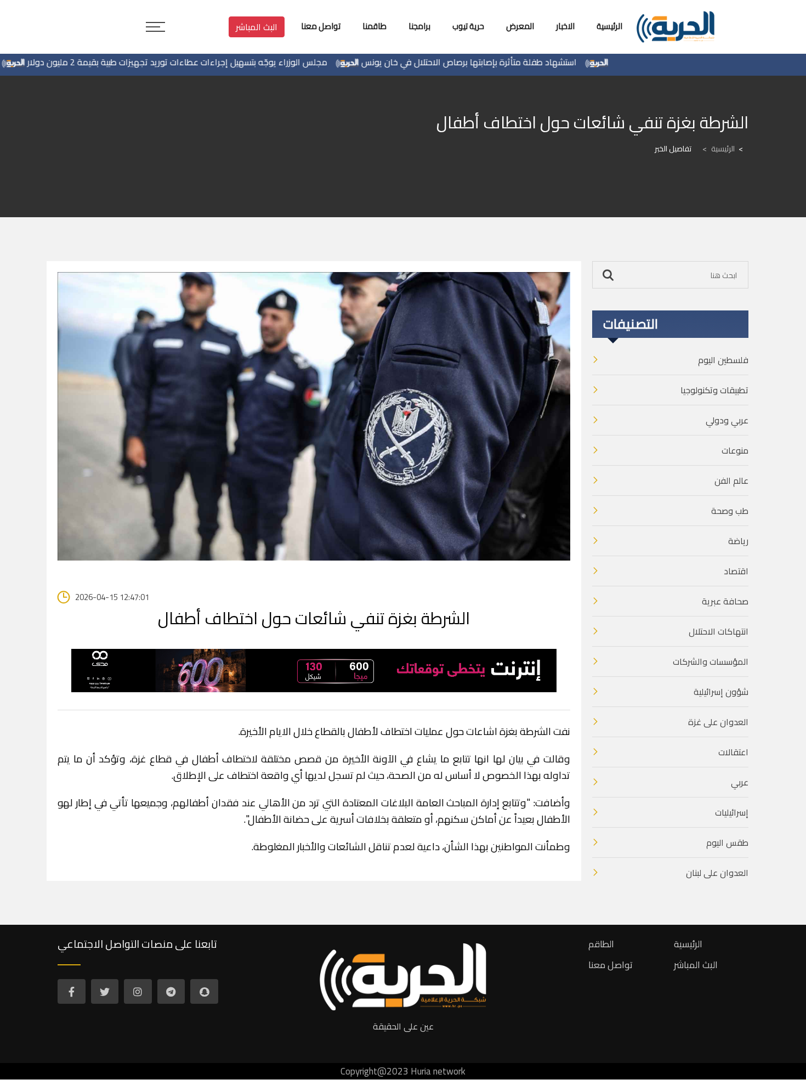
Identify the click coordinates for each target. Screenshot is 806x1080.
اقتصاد (736, 571)
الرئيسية (718, 149)
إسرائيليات (731, 812)
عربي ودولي (727, 420)
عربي (739, 782)
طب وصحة (729, 510)
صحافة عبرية (725, 601)
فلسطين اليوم (723, 360)
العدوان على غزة (718, 722)
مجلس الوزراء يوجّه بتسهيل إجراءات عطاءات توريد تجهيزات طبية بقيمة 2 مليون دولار (204, 62)
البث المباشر (256, 27)
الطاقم (601, 944)
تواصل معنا (610, 965)
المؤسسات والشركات (710, 661)
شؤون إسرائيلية (721, 691)
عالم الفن (731, 480)
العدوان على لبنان (717, 872)
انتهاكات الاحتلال (718, 631)
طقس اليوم (727, 842)
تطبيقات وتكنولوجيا (714, 390)
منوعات (735, 450)
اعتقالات (733, 752)
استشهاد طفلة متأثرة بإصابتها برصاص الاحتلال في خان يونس (495, 62)
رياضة (738, 541)
